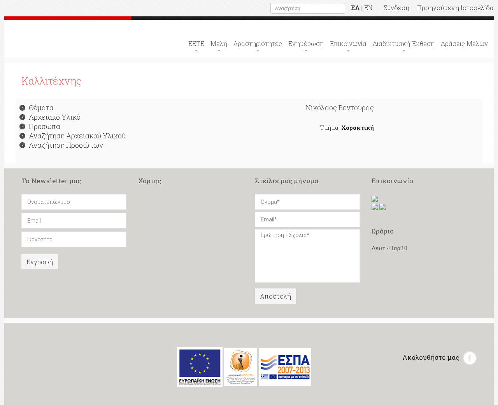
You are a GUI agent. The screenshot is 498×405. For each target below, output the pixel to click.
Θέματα (41, 107)
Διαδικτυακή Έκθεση (404, 43)
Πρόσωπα (44, 126)
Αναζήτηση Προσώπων (66, 145)
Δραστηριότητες (257, 43)
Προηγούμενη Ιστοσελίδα (455, 8)
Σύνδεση (396, 8)
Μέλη (218, 43)
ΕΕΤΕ (196, 43)
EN (368, 8)
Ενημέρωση (306, 43)
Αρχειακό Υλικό (55, 117)
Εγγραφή (39, 262)
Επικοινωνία (348, 43)
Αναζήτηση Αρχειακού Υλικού (77, 135)
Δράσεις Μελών (464, 43)
